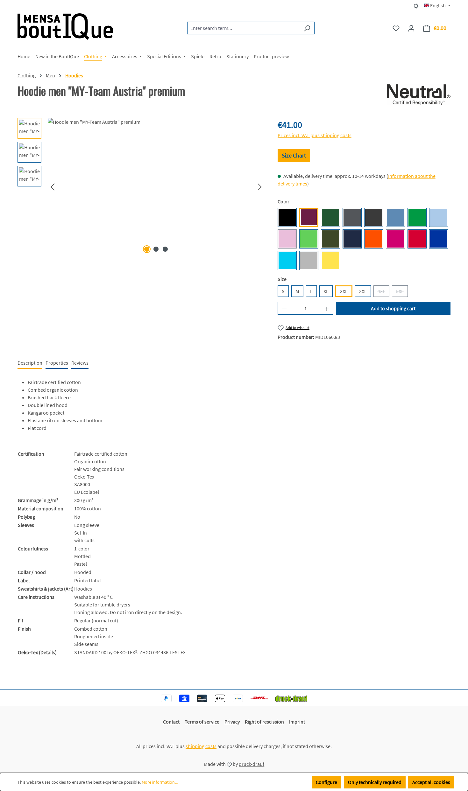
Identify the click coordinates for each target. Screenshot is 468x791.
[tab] (30, 363)
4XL (383, 292)
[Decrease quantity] (284, 308)
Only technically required (374, 782)
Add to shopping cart (393, 308)
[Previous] (52, 186)
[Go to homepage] (65, 26)
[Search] (307, 28)
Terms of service (202, 721)
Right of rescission (264, 721)
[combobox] (243, 28)
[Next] (260, 186)
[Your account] (411, 28)
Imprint (297, 721)
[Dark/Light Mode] (416, 5)
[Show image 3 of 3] (165, 249)
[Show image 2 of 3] (156, 249)
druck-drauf (251, 764)
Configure (326, 782)
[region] (141, 186)
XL (326, 291)
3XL (363, 291)
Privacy (232, 721)
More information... (160, 782)
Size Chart (294, 155)
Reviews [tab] (80, 363)
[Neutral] (418, 94)
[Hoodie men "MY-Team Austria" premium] (156, 186)
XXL (344, 291)
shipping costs (201, 746)
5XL (402, 292)
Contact (171, 721)
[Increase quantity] (327, 308)
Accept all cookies (431, 782)
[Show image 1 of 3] (146, 249)
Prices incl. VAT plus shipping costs (314, 135)
